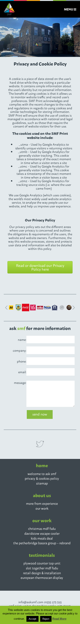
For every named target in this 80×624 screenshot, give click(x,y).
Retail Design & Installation (42, 573)
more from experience (42, 503)
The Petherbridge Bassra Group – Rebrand (42, 543)
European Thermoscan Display (42, 577)
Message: (20, 382)
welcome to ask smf (42, 473)
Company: (19, 350)
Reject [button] (45, 618)
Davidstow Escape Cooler (42, 533)
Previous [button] (6, 308)
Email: (22, 372)
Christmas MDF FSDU (42, 528)
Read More (59, 618)
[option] (40, 37)
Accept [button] (32, 618)
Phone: (21, 361)
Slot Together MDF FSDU (42, 568)
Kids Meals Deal (42, 538)
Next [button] (74, 308)
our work (42, 508)
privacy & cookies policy (42, 478)
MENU (69, 9)
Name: (22, 339)
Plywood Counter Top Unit (41, 563)
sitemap (42, 483)
